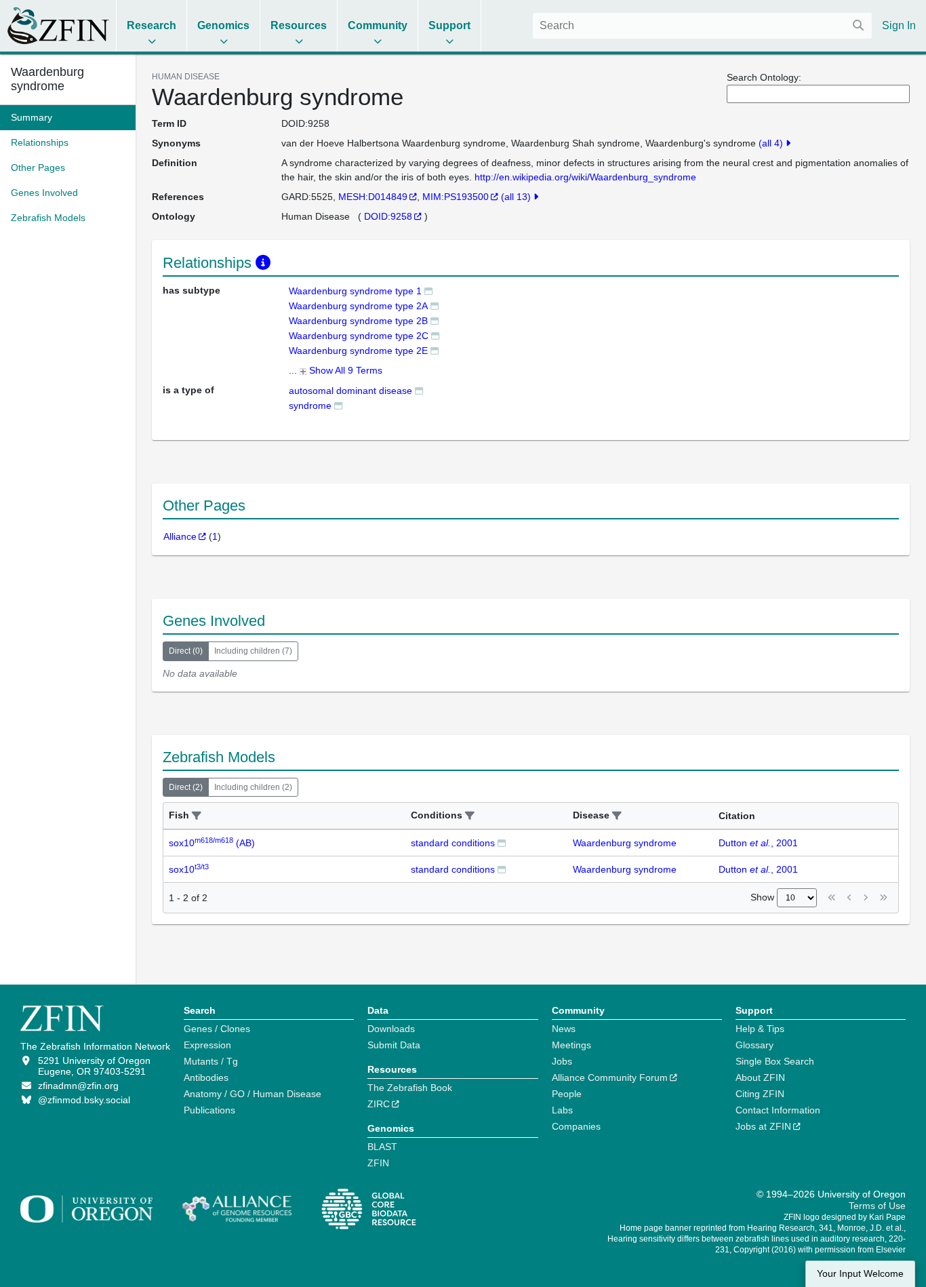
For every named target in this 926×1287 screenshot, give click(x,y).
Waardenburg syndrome (47, 79)
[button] (196, 816)
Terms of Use (877, 1205)
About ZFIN (760, 1077)
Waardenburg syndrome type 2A (358, 305)
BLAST (382, 1146)
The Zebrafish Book (409, 1087)
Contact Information (778, 1110)
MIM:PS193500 (455, 196)
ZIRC (378, 1103)
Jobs (562, 1061)
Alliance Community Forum (610, 1077)
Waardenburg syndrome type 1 (355, 290)
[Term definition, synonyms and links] (428, 290)
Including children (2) (253, 787)
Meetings (571, 1045)
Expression (207, 1045)
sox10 (189, 869)
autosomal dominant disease (350, 390)
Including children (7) (253, 651)
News (564, 1028)
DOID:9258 (388, 216)
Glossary (754, 1045)
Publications (209, 1110)
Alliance (180, 536)
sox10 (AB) (212, 842)
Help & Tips (760, 1028)
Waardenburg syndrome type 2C (358, 335)
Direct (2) (186, 787)
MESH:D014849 (372, 196)
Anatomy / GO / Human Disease (252, 1093)
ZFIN (378, 1162)
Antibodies (206, 1077)
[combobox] (702, 26)
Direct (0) (186, 651)
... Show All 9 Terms (335, 370)
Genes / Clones (217, 1028)
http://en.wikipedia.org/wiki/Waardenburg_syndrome (585, 177)
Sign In (899, 25)
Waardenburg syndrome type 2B (358, 320)
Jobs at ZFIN (763, 1126)
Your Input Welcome (860, 1274)
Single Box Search (775, 1061)
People (567, 1093)
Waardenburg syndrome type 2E (358, 350)
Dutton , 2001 (758, 842)
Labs (562, 1110)
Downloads (391, 1028)
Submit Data (393, 1045)
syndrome (310, 405)
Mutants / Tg (211, 1061)
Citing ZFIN (760, 1093)
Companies (576, 1126)
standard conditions (453, 842)
